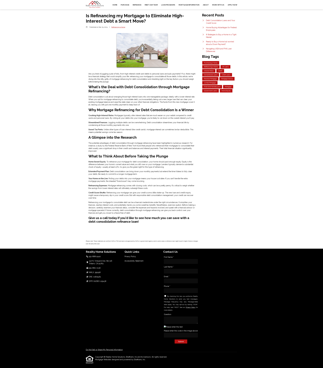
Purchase (125, 5)
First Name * (169, 257)
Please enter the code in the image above (181, 331)
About (206, 5)
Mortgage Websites (103, 360)
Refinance (137, 5)
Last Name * (169, 267)
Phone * (167, 286)
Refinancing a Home (118, 27)
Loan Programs (168, 5)
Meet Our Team (151, 5)
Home (115, 5)
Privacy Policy (130, 256)
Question (167, 314)
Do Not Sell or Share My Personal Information (104, 350)
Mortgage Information (189, 5)
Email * (166, 277)
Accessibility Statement (134, 261)
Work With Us (218, 5)
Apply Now (232, 5)
